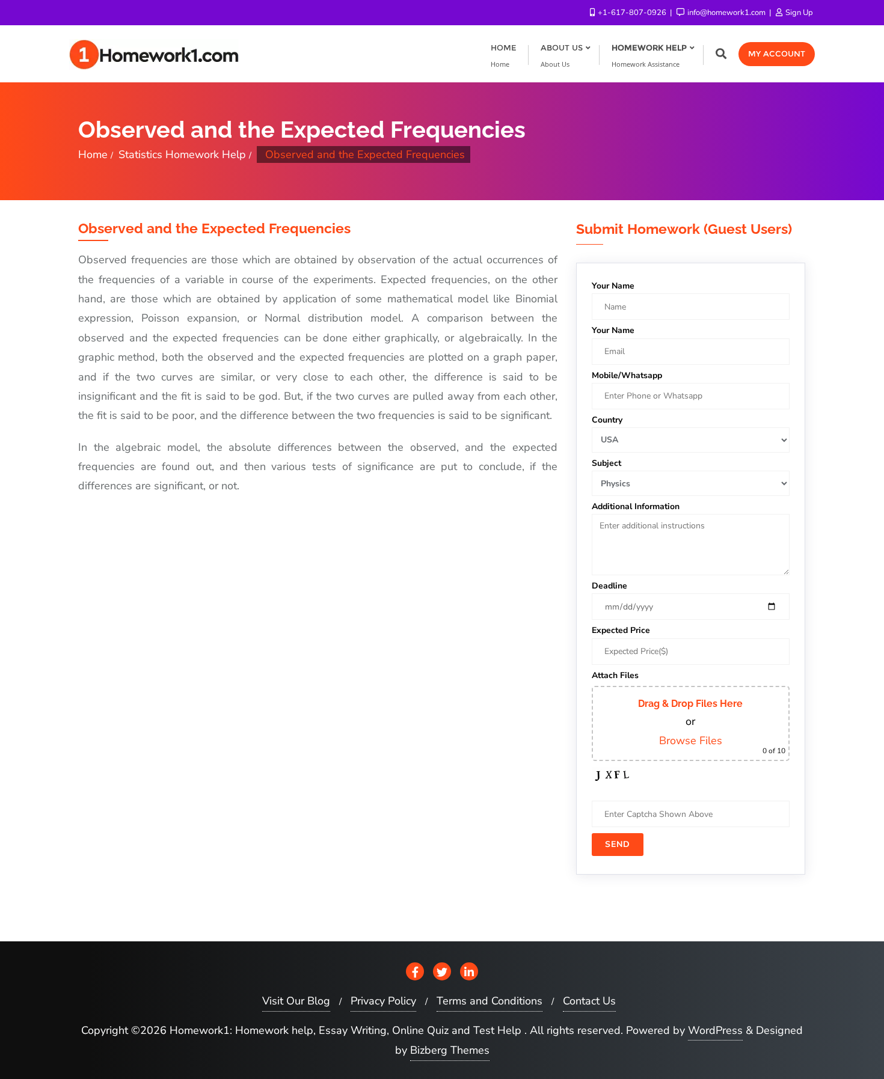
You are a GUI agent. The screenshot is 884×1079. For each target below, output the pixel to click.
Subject (606, 463)
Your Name (613, 286)
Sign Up (798, 12)
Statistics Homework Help (182, 154)
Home (93, 154)
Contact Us (589, 1001)
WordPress (715, 1030)
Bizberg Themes (450, 1050)
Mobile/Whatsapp (627, 375)
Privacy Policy (383, 1001)
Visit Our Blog (296, 1001)
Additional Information (636, 506)
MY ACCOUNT (776, 53)
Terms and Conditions (489, 1001)
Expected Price (621, 630)
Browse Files (690, 740)
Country (607, 420)
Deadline (609, 585)
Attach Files (615, 675)
